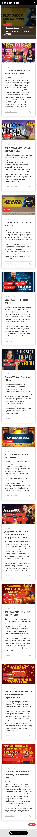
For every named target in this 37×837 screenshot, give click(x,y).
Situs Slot (20, 515)
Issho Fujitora (12, 28)
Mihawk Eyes (9, 341)
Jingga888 (8, 515)
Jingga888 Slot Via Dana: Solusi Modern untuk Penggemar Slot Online (16, 534)
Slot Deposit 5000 (11, 759)
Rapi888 (8, 24)
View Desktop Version (20, 833)
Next (30, 824)
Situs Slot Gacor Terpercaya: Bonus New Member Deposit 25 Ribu (18, 694)
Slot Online (9, 287)
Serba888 (7, 755)
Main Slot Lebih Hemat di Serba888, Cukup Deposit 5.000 (17, 774)
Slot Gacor (20, 283)
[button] (34, 3)
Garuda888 (8, 283)
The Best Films (10, 2)
